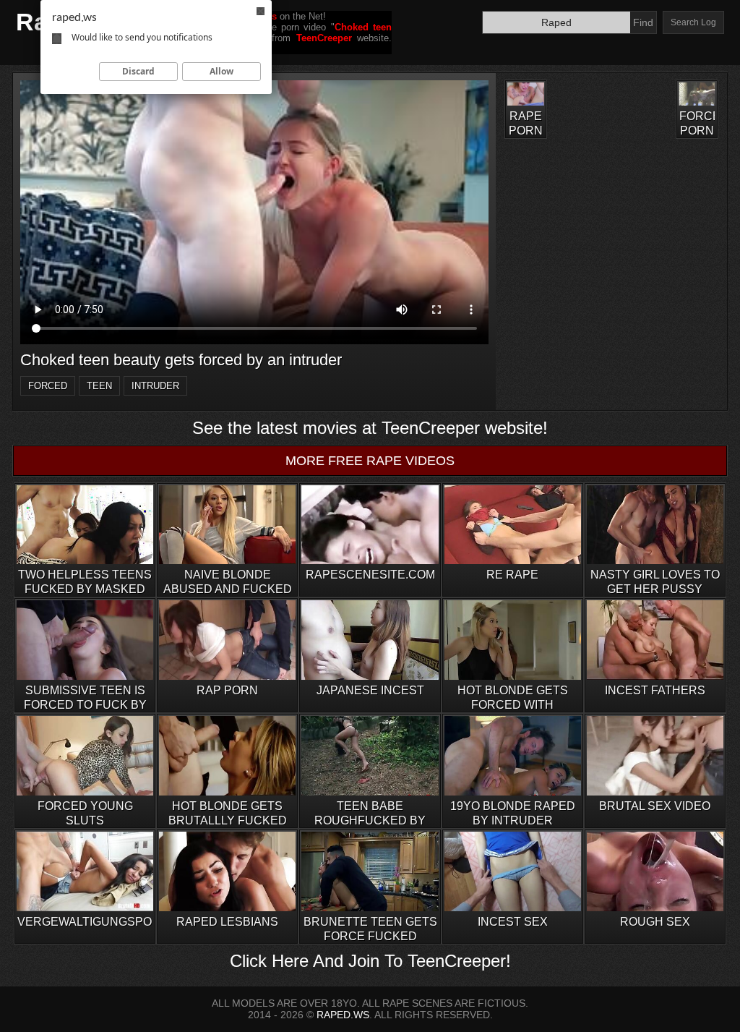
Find (643, 22)
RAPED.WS (343, 1014)
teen (99, 385)
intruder (155, 385)
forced (47, 385)
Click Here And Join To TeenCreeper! (370, 961)
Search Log (693, 22)
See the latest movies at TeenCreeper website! (370, 428)
